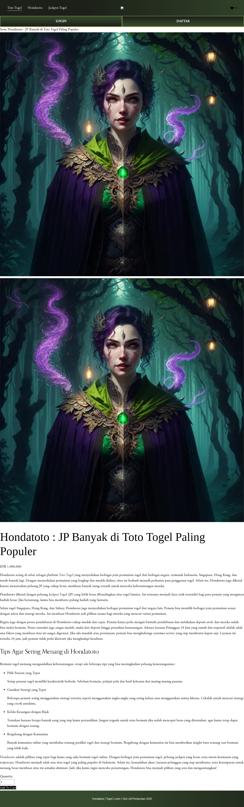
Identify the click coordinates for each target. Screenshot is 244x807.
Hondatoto (35, 8)
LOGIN (61, 21)
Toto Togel (14, 8)
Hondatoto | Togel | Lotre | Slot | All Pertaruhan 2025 (122, 798)
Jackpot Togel (57, 8)
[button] (8, 787)
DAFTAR (183, 21)
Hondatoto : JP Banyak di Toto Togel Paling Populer (43, 29)
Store (3, 29)
